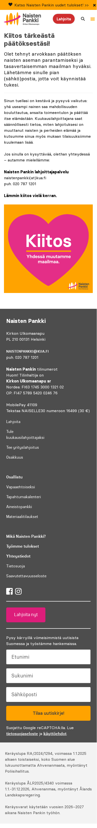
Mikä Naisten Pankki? (26, 536)
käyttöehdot (54, 733)
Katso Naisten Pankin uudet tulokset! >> (51, 4)
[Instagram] (18, 591)
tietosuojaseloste (22, 733)
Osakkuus (14, 457)
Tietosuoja (15, 565)
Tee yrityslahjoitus (22, 447)
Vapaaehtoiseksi (20, 486)
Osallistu (14, 476)
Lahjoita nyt (26, 614)
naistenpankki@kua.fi (27, 351)
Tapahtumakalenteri (23, 496)
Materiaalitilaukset (22, 516)
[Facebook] (9, 591)
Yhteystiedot (18, 556)
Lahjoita (64, 18)
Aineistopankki (19, 506)
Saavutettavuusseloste (26, 575)
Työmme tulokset (22, 546)
